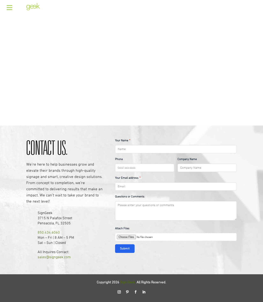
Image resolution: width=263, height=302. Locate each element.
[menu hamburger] (8, 8)
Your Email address (128, 178)
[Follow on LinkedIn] (144, 292)
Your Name (122, 140)
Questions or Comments (129, 196)
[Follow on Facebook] (135, 292)
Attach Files (122, 228)
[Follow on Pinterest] (127, 292)
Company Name (187, 159)
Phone (119, 159)
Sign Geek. (128, 282)
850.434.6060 (49, 233)
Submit (125, 248)
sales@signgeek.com (54, 257)
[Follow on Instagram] (119, 292)
